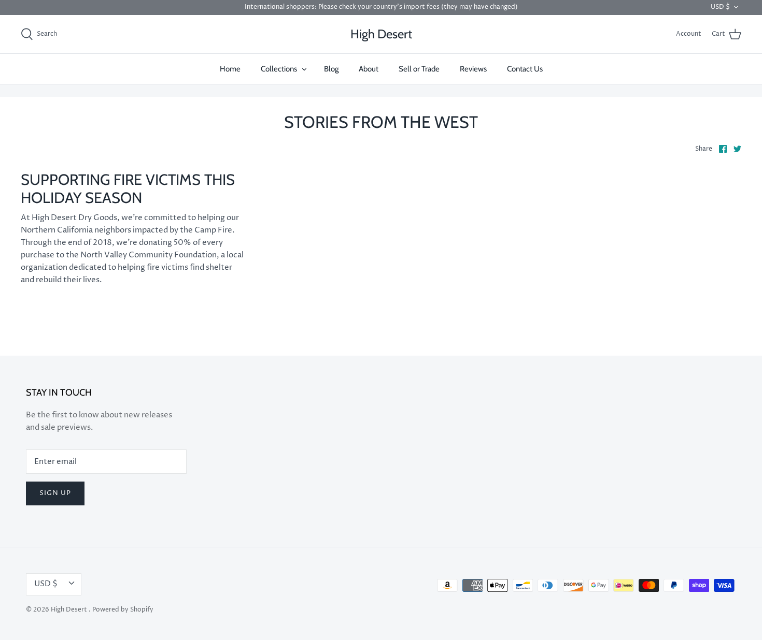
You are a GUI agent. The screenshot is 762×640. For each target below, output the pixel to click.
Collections (279, 69)
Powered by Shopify (122, 609)
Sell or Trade (419, 69)
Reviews (473, 69)
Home (230, 69)
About (368, 69)
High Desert (70, 609)
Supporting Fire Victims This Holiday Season (128, 188)
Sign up (55, 493)
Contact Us (525, 69)
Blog (331, 69)
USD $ (720, 7)
